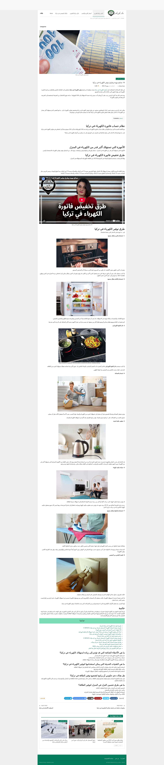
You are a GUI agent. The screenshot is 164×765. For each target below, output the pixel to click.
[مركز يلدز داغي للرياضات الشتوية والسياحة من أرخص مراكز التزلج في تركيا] (54, 729)
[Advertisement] (82, 5)
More (51, 13)
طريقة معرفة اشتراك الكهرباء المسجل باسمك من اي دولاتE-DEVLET (102, 628)
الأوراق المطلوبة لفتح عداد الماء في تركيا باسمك (108, 640)
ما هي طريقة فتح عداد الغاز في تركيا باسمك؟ (109, 636)
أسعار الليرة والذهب (86, 13)
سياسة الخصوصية (108, 758)
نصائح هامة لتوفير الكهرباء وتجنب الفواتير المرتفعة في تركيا (105, 634)
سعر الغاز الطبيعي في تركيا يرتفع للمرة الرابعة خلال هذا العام (105, 648)
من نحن (117, 758)
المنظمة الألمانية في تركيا (46, 708)
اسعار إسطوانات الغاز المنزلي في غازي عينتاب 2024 (107, 646)
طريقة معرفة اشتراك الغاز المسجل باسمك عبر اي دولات (106, 642)
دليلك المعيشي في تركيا (61, 13)
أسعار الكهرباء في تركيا (101, 90)
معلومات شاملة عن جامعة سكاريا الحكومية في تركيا (111, 708)
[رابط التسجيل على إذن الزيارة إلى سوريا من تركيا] (82, 729)
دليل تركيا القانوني (74, 13)
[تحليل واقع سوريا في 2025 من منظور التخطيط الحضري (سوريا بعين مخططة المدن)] (110, 729)
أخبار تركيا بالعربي (98, 13)
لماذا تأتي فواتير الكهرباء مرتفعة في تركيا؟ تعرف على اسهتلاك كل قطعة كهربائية (100, 632)
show (121, 118)
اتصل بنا (123, 758)
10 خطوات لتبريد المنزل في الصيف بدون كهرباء (108, 630)
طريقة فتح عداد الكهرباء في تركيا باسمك (110, 626)
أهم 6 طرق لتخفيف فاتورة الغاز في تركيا (110, 644)
